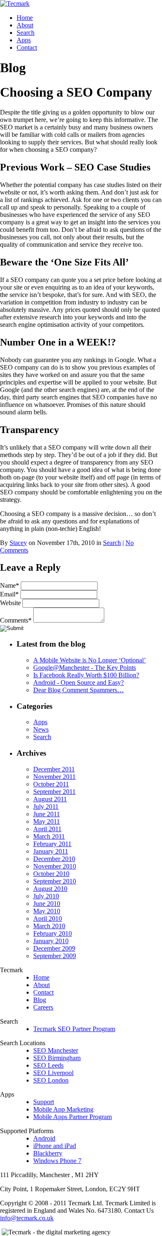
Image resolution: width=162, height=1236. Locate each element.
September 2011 (54, 791)
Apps (24, 40)
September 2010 (54, 881)
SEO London (51, 1080)
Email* (9, 594)
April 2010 (47, 918)
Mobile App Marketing (63, 1109)
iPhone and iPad (54, 1145)
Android (44, 1138)
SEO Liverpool (53, 1072)
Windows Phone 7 (57, 1160)
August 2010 (50, 888)
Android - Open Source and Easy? (78, 682)
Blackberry (47, 1153)
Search (25, 32)
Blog (39, 999)
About (25, 25)
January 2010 (51, 940)
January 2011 (50, 851)
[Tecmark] (14, 3)
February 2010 (52, 933)
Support (43, 1101)
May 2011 (46, 821)
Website (10, 602)
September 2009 (54, 955)
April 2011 (47, 828)
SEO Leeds (48, 1065)
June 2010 (46, 903)
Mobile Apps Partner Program (72, 1116)
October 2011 (51, 784)
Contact (27, 47)
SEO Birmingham (57, 1057)
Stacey (18, 542)
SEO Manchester (55, 1050)
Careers (43, 1007)
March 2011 (49, 836)
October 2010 (51, 873)
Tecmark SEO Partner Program (74, 1028)
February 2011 (52, 843)
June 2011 (46, 814)
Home (25, 17)
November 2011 (54, 776)
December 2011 (54, 769)
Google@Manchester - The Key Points (84, 667)
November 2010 (54, 866)
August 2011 (50, 799)
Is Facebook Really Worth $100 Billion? (86, 675)
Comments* (16, 620)
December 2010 (54, 858)
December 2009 (54, 948)
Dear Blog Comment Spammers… (78, 689)
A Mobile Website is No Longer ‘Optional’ (89, 660)
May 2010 (46, 911)
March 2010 (49, 925)
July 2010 (46, 896)
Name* (9, 585)
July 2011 (46, 806)
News (41, 729)
